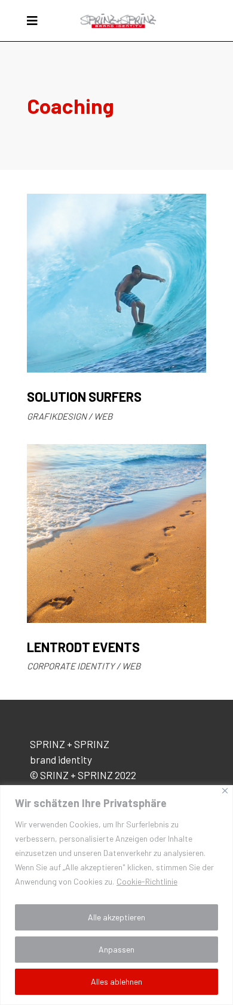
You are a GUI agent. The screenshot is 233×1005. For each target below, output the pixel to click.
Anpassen (116, 949)
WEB (103, 416)
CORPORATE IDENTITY (71, 665)
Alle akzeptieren (116, 917)
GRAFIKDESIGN (57, 416)
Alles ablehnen (116, 981)
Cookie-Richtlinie (146, 881)
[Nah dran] (225, 790)
